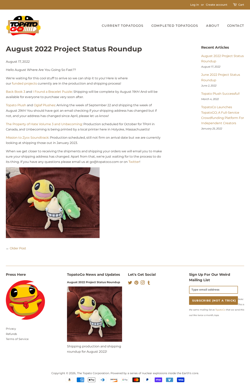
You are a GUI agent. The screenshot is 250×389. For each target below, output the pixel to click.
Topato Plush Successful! (220, 93)
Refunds (11, 333)
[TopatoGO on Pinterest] (136, 283)
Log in (194, 4)
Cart (241, 4)
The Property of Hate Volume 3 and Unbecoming (44, 124)
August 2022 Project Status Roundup (93, 282)
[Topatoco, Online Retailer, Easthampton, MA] (25, 356)
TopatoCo (220, 309)
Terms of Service (17, 339)
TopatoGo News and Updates (93, 274)
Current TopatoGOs (122, 26)
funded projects (24, 83)
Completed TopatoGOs (174, 26)
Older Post (18, 248)
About (212, 26)
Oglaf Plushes (44, 105)
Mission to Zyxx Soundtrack (27, 137)
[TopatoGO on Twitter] (130, 283)
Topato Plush (16, 105)
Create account (216, 4)
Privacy (11, 328)
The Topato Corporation (93, 373)
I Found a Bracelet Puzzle (52, 92)
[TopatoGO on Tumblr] (149, 283)
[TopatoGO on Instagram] (142, 283)
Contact (235, 26)
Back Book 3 (15, 92)
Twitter (134, 162)
